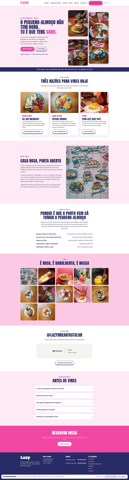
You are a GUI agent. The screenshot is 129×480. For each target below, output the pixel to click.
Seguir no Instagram (64, 363)
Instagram (91, 466)
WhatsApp (91, 461)
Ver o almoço (89, 131)
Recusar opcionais (111, 476)
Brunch (47, 3)
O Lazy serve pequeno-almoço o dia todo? (50, 389)
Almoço (65, 3)
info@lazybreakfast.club (95, 464)
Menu (70, 3)
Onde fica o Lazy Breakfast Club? (47, 417)
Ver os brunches (60, 131)
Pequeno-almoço (56, 3)
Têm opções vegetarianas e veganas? (49, 403)
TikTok (90, 468)
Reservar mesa (96, 3)
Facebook (91, 471)
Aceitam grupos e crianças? (45, 410)
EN (108, 3)
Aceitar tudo (99, 476)
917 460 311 (91, 459)
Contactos (83, 3)
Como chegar (47, 463)
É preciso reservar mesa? (44, 396)
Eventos (76, 3)
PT (105, 3)
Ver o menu (41, 49)
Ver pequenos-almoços (32, 131)
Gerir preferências (122, 476)
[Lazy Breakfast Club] (24, 3)
